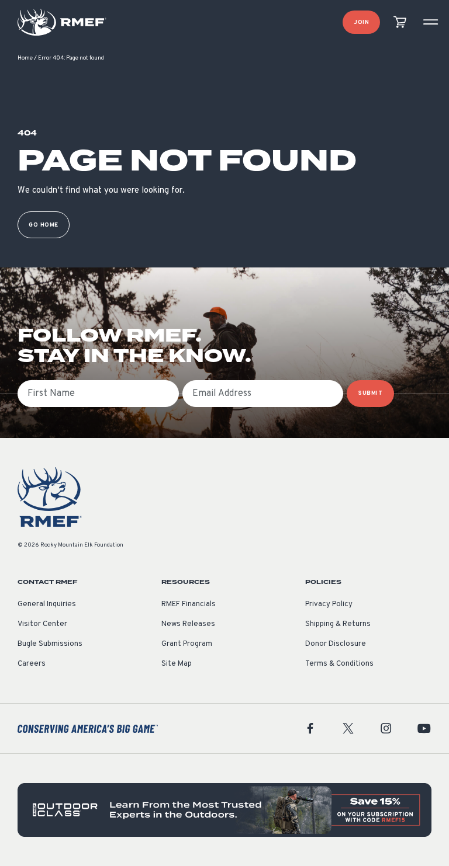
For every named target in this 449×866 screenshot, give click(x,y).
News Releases (188, 624)
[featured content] (224, 809)
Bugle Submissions (50, 644)
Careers (32, 664)
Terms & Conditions (339, 664)
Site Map (176, 664)
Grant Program (186, 644)
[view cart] (400, 22)
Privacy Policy (329, 604)
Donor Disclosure (335, 644)
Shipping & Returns (338, 624)
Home (25, 58)
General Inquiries (47, 604)
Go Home (43, 225)
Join (361, 22)
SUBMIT (370, 393)
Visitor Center (42, 624)
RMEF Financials (188, 604)
